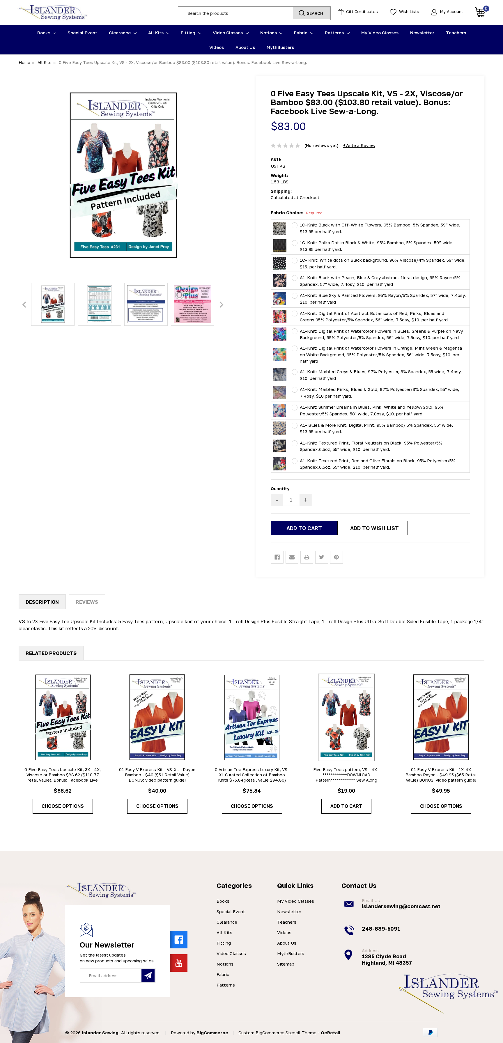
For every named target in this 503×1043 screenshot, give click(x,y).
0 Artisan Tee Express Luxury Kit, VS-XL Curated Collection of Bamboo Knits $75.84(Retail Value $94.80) (252, 774)
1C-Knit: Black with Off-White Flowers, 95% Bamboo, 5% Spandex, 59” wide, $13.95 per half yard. (380, 228)
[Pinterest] (336, 557)
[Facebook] (277, 557)
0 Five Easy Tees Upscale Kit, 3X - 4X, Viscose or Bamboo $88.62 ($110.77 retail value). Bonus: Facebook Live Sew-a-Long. (62, 777)
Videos (216, 47)
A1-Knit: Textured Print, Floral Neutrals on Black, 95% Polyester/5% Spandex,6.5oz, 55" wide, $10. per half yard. (371, 446)
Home (24, 62)
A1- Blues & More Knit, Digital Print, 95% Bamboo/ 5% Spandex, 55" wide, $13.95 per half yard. (376, 428)
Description (42, 602)
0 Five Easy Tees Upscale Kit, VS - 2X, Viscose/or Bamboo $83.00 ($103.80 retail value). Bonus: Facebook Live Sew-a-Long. (183, 62)
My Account (451, 11)
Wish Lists (408, 11)
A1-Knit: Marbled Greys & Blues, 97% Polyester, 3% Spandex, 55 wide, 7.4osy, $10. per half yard (381, 375)
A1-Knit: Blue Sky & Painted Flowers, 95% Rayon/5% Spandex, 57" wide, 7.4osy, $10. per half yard (383, 298)
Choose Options (63, 806)
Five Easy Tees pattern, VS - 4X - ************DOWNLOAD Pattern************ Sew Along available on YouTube (346, 777)
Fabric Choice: (297, 212)
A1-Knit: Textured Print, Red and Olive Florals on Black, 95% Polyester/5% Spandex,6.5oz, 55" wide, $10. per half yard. (378, 464)
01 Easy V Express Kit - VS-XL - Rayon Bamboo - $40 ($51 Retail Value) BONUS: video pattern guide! (157, 774)
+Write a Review (359, 145)
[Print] (306, 557)
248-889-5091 (381, 928)
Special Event (82, 32)
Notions (269, 32)
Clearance (120, 32)
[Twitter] (321, 557)
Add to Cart (346, 806)
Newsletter (422, 32)
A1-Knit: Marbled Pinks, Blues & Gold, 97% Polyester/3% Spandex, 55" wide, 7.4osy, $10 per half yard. (379, 393)
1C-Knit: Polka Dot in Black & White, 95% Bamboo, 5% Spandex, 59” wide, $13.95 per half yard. (377, 246)
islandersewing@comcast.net (401, 906)
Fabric (301, 32)
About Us (245, 47)
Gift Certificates (361, 11)
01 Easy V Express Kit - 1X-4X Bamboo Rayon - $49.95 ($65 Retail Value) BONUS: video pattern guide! (441, 774)
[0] (477, 11)
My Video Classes (379, 32)
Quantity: (281, 488)
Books (44, 32)
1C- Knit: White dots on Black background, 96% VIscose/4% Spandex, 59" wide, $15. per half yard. (383, 263)
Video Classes (228, 32)
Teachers (456, 32)
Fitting (188, 32)
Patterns (335, 32)
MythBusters (280, 47)
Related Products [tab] (51, 653)
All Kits (156, 32)
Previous (24, 305)
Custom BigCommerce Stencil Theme (277, 1032)
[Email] (292, 557)
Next (221, 305)
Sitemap (285, 963)
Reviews (87, 602)
